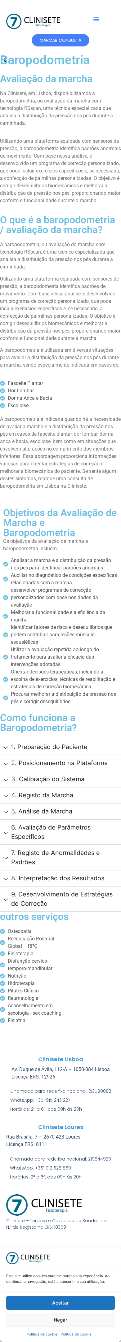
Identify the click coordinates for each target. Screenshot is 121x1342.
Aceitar (60, 1303)
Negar (60, 1320)
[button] (96, 19)
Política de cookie (41, 1334)
